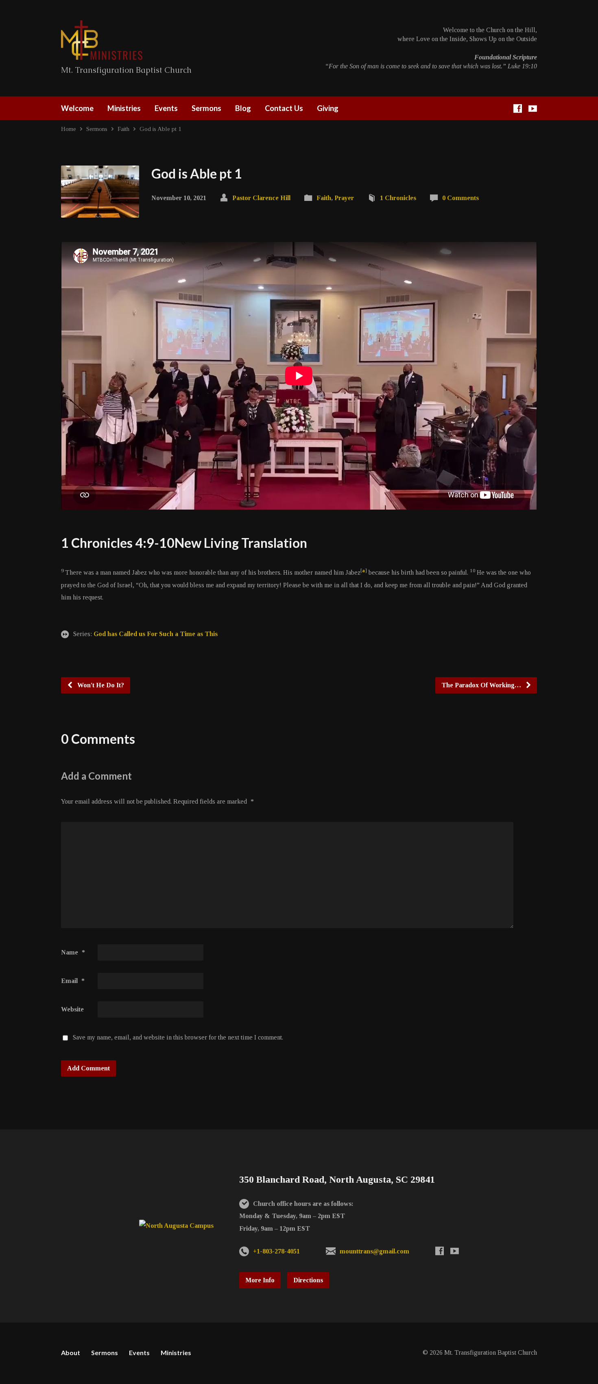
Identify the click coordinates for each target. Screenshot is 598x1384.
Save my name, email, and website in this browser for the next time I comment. (178, 1037)
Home (68, 128)
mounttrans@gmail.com (374, 1251)
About (70, 1352)
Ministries (124, 108)
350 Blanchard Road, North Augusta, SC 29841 (337, 1179)
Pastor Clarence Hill (261, 197)
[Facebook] (517, 108)
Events (166, 108)
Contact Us (284, 108)
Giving (327, 108)
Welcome (77, 108)
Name (73, 952)
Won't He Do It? (100, 685)
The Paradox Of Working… (482, 685)
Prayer (344, 197)
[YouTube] (532, 108)
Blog (243, 108)
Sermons (206, 108)
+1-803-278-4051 (276, 1251)
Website (72, 1009)
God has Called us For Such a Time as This (156, 633)
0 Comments (460, 197)
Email (73, 980)
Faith (123, 128)
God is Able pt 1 (160, 128)
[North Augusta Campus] (176, 1225)
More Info (260, 1280)
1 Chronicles (398, 197)
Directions (308, 1280)
